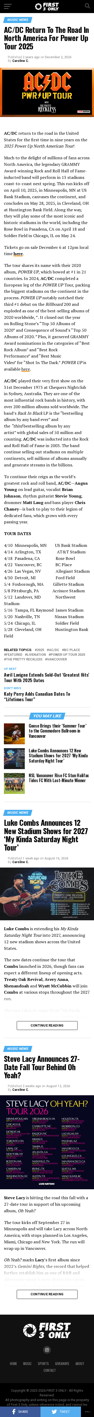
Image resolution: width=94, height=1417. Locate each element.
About (79, 1363)
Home (13, 1363)
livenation (36, 655)
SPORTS (43, 1363)
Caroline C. (20, 61)
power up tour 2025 (68, 655)
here (25, 369)
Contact (50, 1370)
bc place (72, 650)
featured (14, 655)
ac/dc (54, 650)
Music (27, 1363)
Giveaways (62, 1363)
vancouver (57, 659)
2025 (40, 650)
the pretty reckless (24, 659)
